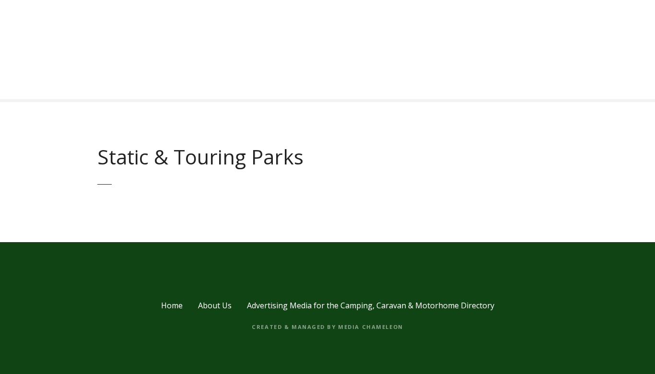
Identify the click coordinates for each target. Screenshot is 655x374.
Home (172, 305)
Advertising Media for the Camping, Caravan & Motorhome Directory (370, 305)
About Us (215, 305)
